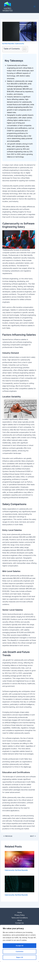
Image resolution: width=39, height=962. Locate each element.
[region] (19, 943)
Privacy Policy (20, 915)
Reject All (19, 957)
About (19, 920)
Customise (19, 951)
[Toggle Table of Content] (23, 49)
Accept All (19, 945)
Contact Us (19, 923)
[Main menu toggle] (34, 6)
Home (19, 912)
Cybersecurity (19, 43)
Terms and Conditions (19, 918)
